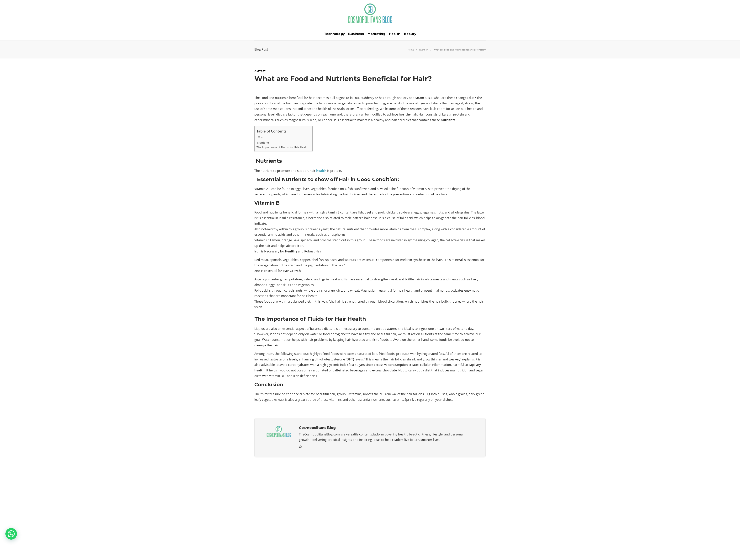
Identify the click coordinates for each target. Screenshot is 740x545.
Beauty (410, 34)
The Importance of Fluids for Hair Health (282, 147)
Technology (334, 34)
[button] (11, 534)
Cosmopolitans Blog (475, 529)
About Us (435, 535)
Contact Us (476, 535)
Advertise (455, 535)
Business (356, 34)
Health (394, 34)
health (321, 171)
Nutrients (263, 142)
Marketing (376, 34)
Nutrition (423, 49)
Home (411, 49)
